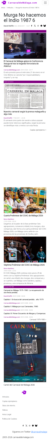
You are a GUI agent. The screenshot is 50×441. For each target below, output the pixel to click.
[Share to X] (35, 26)
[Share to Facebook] (31, 26)
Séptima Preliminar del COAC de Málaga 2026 (24, 265)
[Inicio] (4, 3)
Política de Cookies (9, 419)
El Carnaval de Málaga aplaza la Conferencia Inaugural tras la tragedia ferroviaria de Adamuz (23, 63)
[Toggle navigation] (45, 2)
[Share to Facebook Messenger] (41, 26)
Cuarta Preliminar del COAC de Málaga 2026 (23, 215)
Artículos (10, 8)
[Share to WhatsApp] (38, 26)
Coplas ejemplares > (38, 130)
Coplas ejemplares (9, 401)
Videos (5, 410)
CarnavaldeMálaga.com (22, 2)
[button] (25, 352)
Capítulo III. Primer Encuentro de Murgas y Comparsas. (25, 313)
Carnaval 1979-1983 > (38, 319)
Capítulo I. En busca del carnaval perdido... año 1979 (24, 299)
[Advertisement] (25, 157)
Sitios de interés (8, 405)
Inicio (3, 8)
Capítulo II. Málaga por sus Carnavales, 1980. (21, 306)
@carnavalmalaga (39, 431)
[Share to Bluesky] (44, 26)
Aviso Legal (6, 414)
